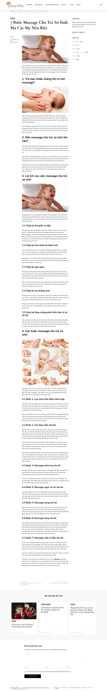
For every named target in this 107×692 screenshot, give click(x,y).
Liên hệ (78, 4)
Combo (74, 45)
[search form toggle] (101, 4)
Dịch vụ (74, 49)
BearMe (57, 559)
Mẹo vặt (63, 4)
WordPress (25, 689)
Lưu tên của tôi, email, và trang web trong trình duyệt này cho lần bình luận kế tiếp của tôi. (48, 671)
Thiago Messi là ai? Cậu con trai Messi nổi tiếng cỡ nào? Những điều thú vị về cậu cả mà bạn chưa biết (82, 611)
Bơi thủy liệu (39, 4)
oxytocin (28, 234)
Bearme (12, 37)
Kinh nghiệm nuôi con (52, 4)
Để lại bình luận (15, 42)
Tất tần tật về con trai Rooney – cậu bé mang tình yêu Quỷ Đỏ (23, 625)
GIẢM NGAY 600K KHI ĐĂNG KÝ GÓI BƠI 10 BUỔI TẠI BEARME (52, 610)
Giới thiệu (29, 4)
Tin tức (71, 4)
